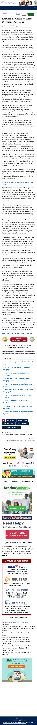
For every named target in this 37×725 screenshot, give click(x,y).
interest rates (8, 424)
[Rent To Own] (17, 681)
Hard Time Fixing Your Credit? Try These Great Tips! (18, 626)
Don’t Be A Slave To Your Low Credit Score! (16, 637)
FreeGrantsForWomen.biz (18, 721)
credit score (22, 420)
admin (20, 26)
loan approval (22, 424)
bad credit (10, 420)
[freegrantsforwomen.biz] (18, 5)
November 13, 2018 (9, 26)
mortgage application (11, 427)
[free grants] (17, 539)
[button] (34, 7)
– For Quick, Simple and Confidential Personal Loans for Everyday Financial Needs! (17, 551)
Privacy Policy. (30, 722)
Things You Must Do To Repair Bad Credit (15, 639)
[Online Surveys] (18, 477)
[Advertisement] (18, 698)
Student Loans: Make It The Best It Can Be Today (18, 646)
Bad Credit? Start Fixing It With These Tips (17, 333)
